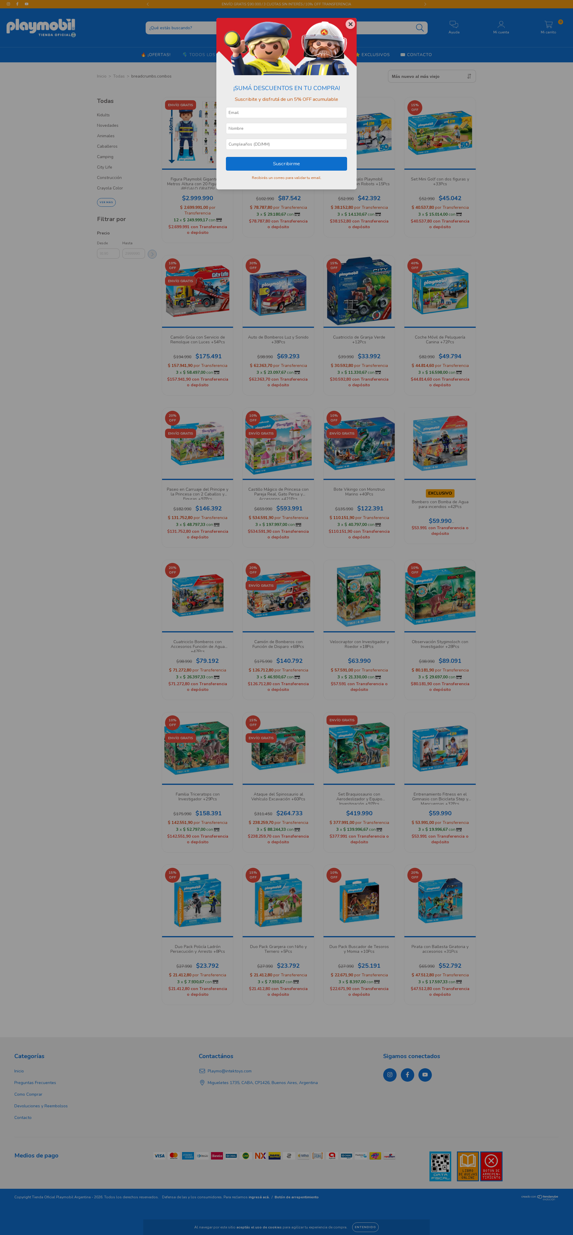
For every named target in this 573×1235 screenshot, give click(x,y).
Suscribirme (286, 163)
